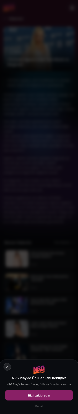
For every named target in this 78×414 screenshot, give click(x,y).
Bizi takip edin (39, 395)
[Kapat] (39, 207)
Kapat (39, 406)
